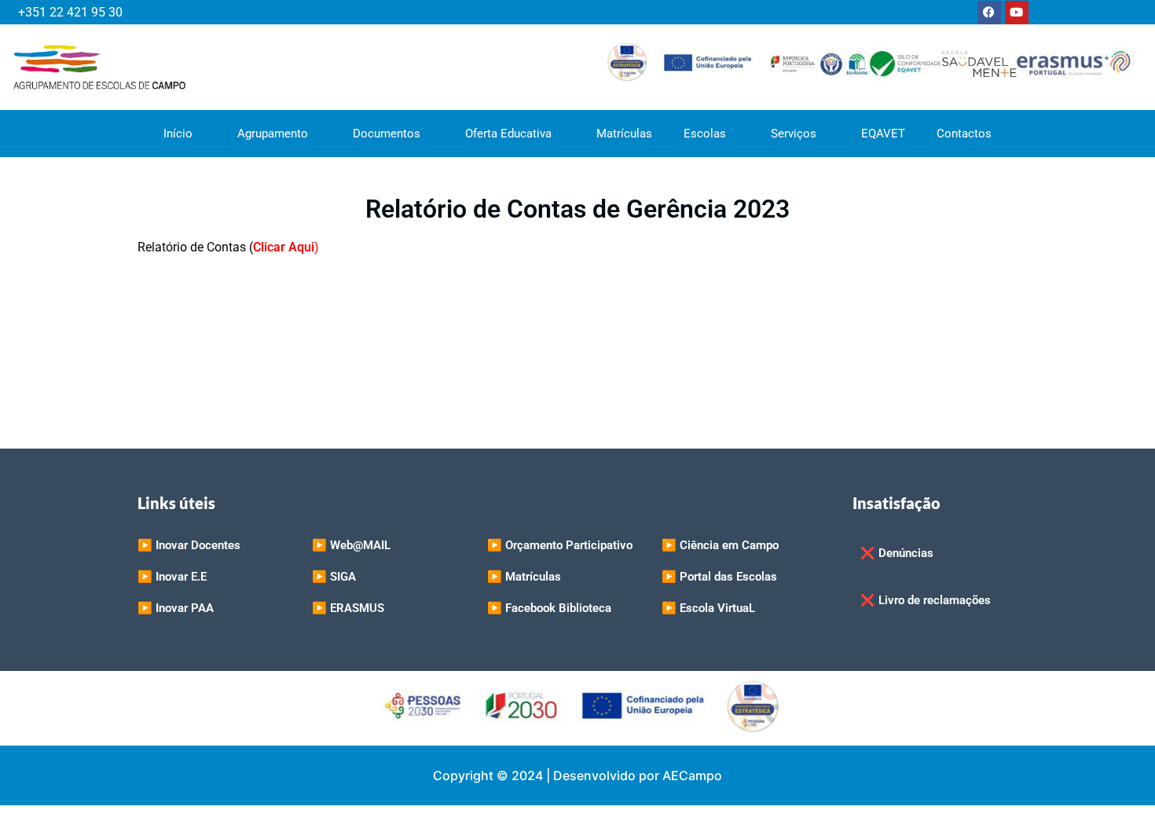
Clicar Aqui (283, 247)
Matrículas (624, 133)
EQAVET (883, 133)
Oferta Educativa (508, 133)
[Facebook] (989, 12)
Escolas (705, 133)
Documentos (386, 133)
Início (177, 133)
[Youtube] (1016, 12)
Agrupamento (272, 133)
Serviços (793, 133)
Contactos (964, 133)
